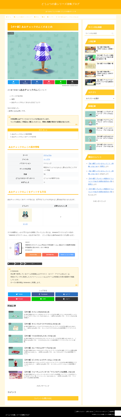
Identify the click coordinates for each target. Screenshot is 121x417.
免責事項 (111, 411)
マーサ (25, 224)
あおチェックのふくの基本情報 (22, 134)
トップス (47, 159)
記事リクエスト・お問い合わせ (84, 411)
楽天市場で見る (50, 254)
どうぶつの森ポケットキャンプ (34, 263)
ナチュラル (48, 155)
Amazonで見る (33, 254)
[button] (112, 33)
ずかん (18, 263)
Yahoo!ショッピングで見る (67, 254)
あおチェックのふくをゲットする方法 (24, 136)
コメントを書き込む (43, 398)
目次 (40, 130)
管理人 (102, 166)
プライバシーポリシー (101, 411)
